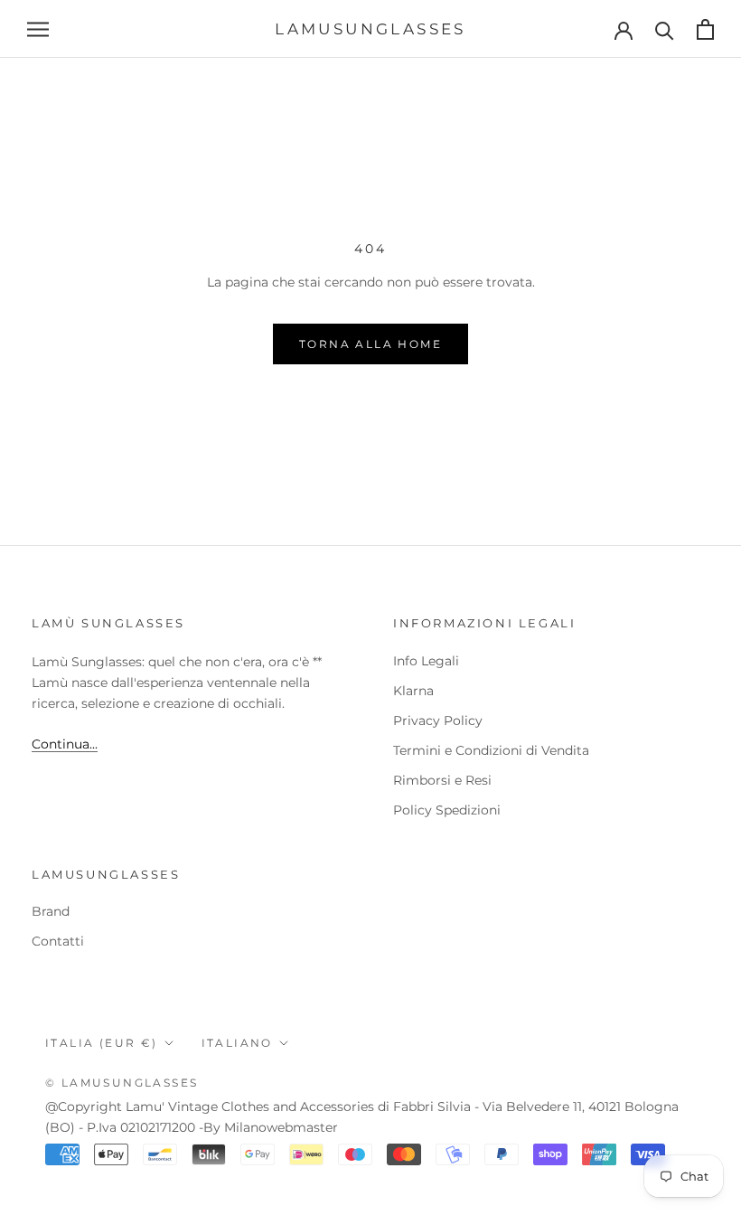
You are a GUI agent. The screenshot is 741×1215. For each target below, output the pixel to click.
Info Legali (426, 661)
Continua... (65, 744)
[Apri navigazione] (38, 29)
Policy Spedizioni (447, 810)
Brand (51, 911)
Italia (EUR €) (101, 1043)
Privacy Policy (438, 720)
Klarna (413, 691)
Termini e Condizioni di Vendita (491, 750)
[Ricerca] (664, 29)
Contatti (58, 941)
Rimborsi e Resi (442, 780)
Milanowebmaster (281, 1127)
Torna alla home (370, 344)
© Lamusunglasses (121, 1082)
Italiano (237, 1043)
